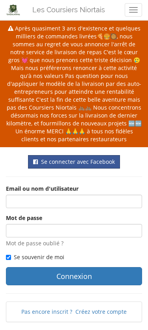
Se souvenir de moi (39, 257)
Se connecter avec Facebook (76, 161)
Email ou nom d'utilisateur (42, 188)
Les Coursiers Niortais (68, 10)
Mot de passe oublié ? (35, 243)
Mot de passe (24, 218)
